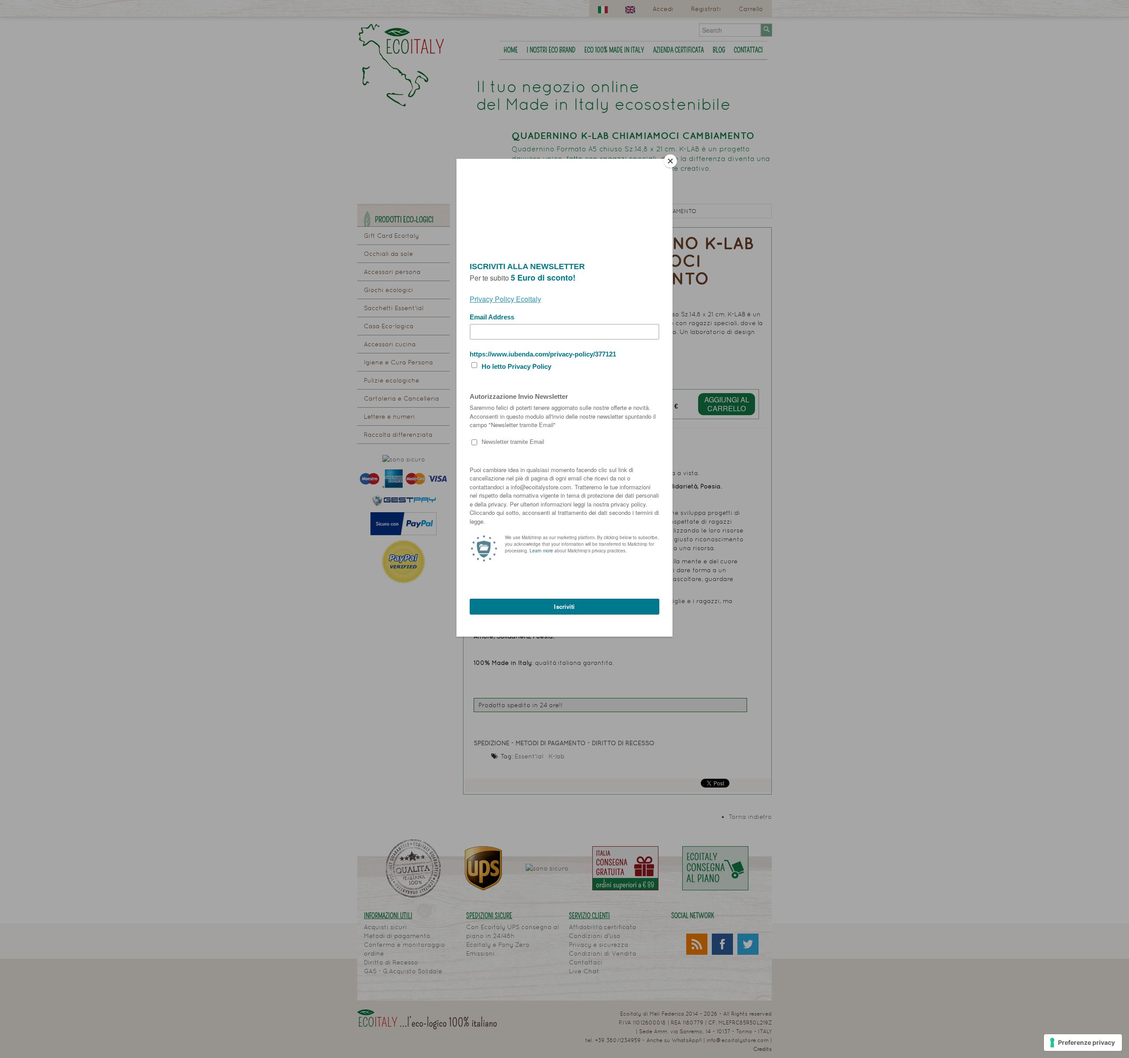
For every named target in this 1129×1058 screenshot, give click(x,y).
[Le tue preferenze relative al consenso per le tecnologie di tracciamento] (1083, 1042)
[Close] (670, 161)
